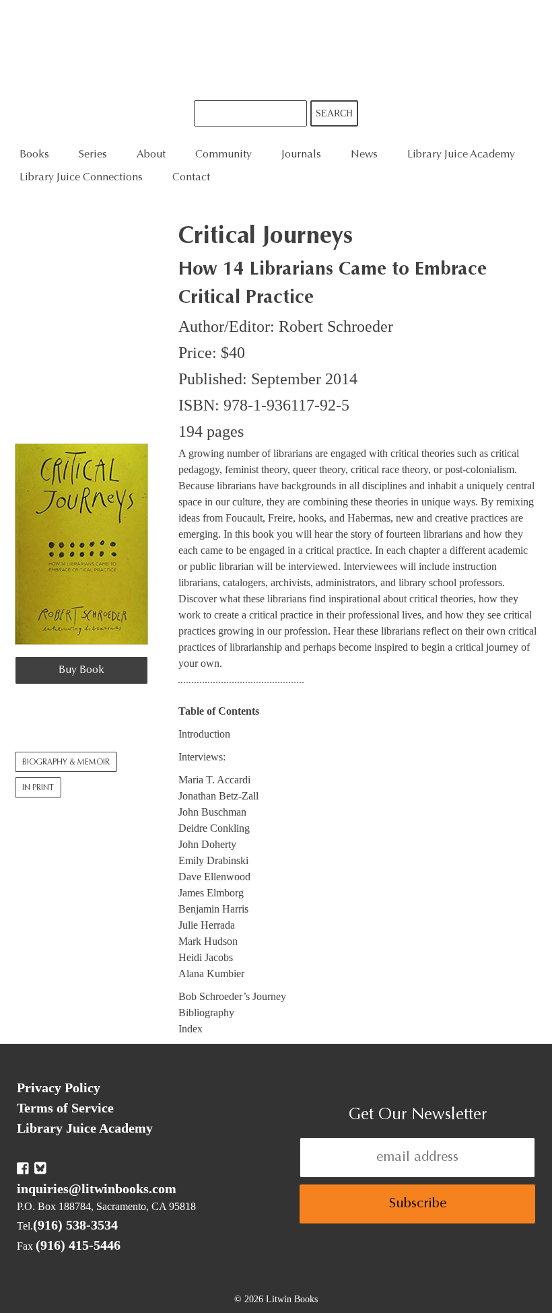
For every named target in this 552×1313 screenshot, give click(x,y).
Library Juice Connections (81, 177)
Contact (191, 177)
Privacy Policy (58, 1087)
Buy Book (81, 670)
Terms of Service (65, 1107)
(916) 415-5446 (78, 1245)
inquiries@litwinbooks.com (96, 1188)
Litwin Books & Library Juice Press (276, 50)
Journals (301, 154)
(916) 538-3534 (75, 1224)
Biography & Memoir (66, 762)
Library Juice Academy (461, 154)
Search (334, 113)
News (364, 154)
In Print (38, 788)
